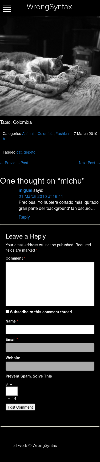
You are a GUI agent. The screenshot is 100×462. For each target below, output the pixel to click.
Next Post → (89, 162)
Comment (15, 258)
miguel (25, 190)
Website (13, 357)
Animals (28, 133)
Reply (24, 217)
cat (19, 152)
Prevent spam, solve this (29, 376)
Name (12, 321)
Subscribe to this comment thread (41, 311)
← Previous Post (14, 162)
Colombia (46, 133)
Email (12, 339)
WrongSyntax (49, 7)
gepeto (29, 152)
